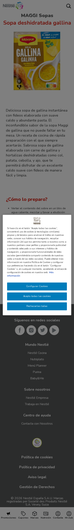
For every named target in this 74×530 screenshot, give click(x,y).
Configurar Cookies (37, 286)
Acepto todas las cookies (37, 296)
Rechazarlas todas (37, 306)
